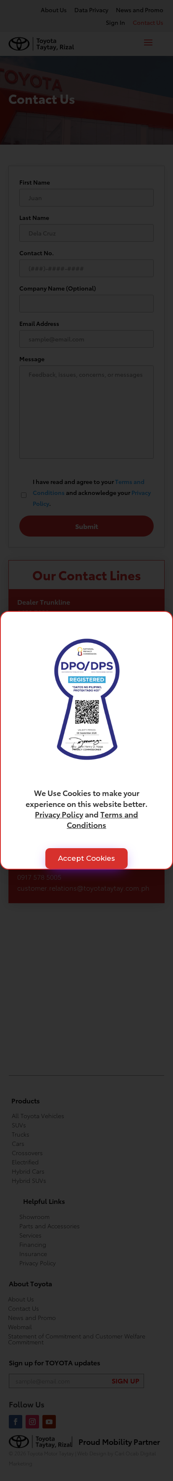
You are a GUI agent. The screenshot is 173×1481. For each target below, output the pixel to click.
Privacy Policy (59, 814)
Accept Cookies (86, 858)
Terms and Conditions (102, 819)
